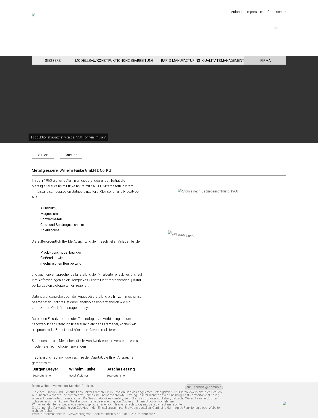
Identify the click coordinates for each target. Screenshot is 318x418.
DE (276, 27)
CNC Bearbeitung (138, 61)
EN (261, 27)
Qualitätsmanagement (223, 61)
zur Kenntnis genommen (204, 387)
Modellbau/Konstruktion (96, 61)
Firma (265, 61)
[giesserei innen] (223, 263)
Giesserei (53, 61)
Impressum (254, 12)
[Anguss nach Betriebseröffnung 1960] (222, 213)
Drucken (71, 155)
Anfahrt (236, 12)
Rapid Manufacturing (180, 61)
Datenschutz (276, 12)
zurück (43, 155)
